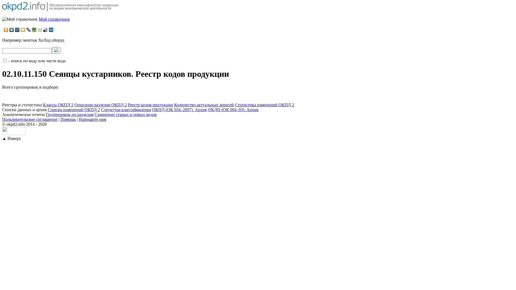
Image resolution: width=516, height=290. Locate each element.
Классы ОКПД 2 (58, 105)
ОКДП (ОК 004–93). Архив (233, 109)
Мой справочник (54, 19)
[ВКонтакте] (12, 29)
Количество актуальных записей (204, 105)
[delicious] (45, 29)
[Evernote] (34, 29)
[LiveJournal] (28, 29)
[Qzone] (51, 29)
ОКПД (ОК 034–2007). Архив (179, 109)
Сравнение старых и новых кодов (126, 114)
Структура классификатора (126, 109)
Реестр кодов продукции (150, 105)
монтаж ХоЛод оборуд (43, 40)
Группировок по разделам (70, 114)
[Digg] (40, 29)
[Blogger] (23, 29)
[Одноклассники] (6, 29)
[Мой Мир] (17, 29)
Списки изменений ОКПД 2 (74, 109)
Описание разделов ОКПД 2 (100, 105)
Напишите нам (92, 119)
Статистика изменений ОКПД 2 (264, 105)
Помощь (68, 119)
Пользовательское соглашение (30, 119)
